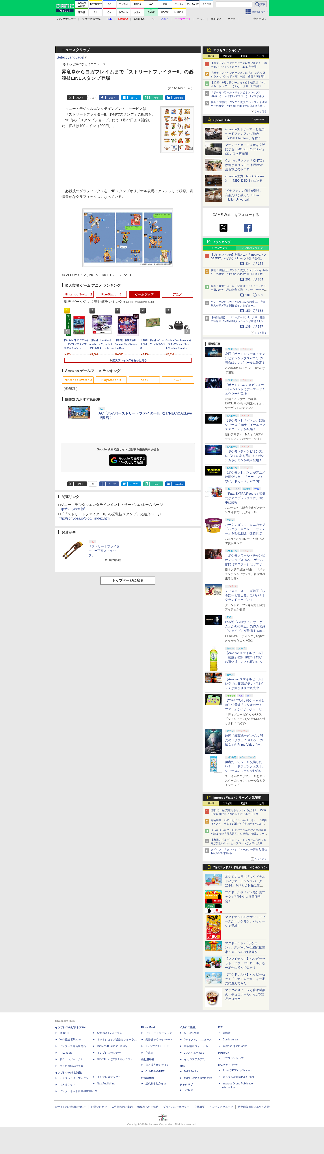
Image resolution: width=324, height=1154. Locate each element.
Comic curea (230, 1039)
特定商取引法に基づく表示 (254, 1106)
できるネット (67, 1084)
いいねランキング (252, 247)
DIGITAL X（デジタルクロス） (115, 1059)
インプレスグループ (221, 1106)
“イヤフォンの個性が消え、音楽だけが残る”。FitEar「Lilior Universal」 (244, 195)
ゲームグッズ (144, 294)
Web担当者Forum (70, 1039)
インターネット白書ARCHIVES (78, 1091)
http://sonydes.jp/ (71, 509)
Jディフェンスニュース (198, 1039)
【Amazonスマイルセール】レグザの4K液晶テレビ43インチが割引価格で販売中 (244, 683)
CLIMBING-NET (154, 1071)
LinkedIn (178, 97)
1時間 (211, 56)
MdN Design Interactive (198, 1078)
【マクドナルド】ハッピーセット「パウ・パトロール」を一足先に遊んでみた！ (245, 963)
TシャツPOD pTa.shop (237, 1070)
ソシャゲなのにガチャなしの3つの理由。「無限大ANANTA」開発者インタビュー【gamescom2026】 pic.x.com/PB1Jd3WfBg (238, 305)
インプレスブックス (109, 1076)
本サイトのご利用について (70, 1106)
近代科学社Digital (155, 1083)
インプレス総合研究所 (73, 1046)
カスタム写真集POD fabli (239, 1076)
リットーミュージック (158, 1032)
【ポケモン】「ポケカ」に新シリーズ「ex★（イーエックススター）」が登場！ (245, 424)
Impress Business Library (112, 1046)
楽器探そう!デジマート (159, 1039)
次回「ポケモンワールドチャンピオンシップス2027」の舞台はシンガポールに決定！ (245, 358)
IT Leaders (66, 1052)
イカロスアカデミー (196, 1059)
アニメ (177, 294)
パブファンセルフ (233, 1058)
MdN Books (191, 1071)
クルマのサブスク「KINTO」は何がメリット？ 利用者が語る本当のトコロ (245, 165)
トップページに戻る (128, 580)
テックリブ (186, 1084)
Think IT (64, 1032)
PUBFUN (223, 1052)
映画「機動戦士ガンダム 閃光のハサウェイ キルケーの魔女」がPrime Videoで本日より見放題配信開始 (239, 106)
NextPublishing (106, 1083)
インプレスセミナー (109, 1052)
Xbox (144, 380)
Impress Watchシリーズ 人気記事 (237, 797)
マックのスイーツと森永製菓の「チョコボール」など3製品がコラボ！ (245, 994)
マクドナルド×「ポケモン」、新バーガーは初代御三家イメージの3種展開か (245, 947)
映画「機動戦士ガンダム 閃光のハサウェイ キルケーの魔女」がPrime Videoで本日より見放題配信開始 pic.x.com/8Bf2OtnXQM (239, 274)
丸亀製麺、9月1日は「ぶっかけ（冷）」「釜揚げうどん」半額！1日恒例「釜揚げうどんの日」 (239, 824)
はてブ (134, 97)
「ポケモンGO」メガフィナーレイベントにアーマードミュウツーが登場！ (245, 389)
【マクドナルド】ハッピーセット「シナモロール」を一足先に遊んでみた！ (245, 979)
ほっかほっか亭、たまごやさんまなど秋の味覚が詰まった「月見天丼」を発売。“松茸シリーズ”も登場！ (238, 833)
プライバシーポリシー (176, 1106)
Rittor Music (148, 1027)
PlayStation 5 (111, 294)
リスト (93, 97)
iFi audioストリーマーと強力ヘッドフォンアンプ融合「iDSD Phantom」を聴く (245, 133)
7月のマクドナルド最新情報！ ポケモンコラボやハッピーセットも (240, 868)
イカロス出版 (188, 1027)
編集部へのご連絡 (147, 1106)
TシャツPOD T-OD (157, 1046)
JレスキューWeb (194, 1052)
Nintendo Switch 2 (78, 294)
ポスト (80, 97)
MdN (182, 1065)
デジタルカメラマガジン (74, 1078)
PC (153, 18)
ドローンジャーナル (71, 1059)
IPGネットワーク (228, 1064)
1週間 (244, 56)
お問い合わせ (99, 1106)
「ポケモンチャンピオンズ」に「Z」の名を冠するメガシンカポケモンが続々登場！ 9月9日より (239, 76)
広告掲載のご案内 (122, 1106)
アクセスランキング (227, 50)
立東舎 (149, 1052)
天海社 (227, 1032)
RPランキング (219, 247)
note (156, 97)
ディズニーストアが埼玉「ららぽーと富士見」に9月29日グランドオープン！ (245, 595)
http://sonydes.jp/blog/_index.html (84, 518)
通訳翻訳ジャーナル (196, 1046)
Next (188, 331)
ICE (220, 1027)
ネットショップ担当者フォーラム (117, 1039)
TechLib (189, 1090)
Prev (67, 331)
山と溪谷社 (147, 1059)
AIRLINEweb (191, 1032)
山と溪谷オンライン (157, 1064)
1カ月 (260, 56)
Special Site (222, 120)
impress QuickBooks (235, 1046)
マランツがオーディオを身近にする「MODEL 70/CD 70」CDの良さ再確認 (245, 149)
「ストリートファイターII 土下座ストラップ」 (104, 551)
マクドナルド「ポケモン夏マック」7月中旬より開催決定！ (245, 896)
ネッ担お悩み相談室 (71, 1065)
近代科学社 (147, 1078)
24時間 (227, 56)
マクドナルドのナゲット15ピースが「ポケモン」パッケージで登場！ (245, 921)
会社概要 (199, 1106)
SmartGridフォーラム (109, 1032)
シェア (112, 97)
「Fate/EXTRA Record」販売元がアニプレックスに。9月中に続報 (245, 498)
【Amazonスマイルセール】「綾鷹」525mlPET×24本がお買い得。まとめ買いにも (244, 657)
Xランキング (222, 242)
